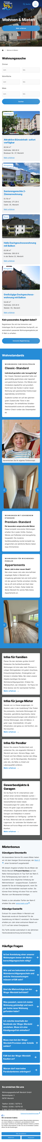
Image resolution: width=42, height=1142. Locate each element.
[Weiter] (37, 490)
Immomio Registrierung (21, 341)
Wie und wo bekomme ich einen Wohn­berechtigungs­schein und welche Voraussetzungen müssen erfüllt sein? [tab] (19, 975)
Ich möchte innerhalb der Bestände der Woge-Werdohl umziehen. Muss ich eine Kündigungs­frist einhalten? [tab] (17, 1025)
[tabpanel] (21, 486)
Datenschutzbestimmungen (30, 1113)
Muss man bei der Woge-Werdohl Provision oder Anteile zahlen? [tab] (18, 1043)
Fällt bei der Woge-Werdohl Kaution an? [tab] (16, 1057)
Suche (28, 4)
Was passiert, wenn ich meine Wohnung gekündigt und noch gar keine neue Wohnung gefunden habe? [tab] (18, 1007)
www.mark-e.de (22, 903)
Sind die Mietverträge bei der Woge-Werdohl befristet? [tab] (17, 991)
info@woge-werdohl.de (17, 1110)
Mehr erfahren (21, 28)
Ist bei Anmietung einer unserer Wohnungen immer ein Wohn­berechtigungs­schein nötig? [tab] (18, 957)
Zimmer (5, 64)
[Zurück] (4, 490)
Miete (4, 88)
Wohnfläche (6, 76)
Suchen (21, 101)
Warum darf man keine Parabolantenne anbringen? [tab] (17, 1070)
